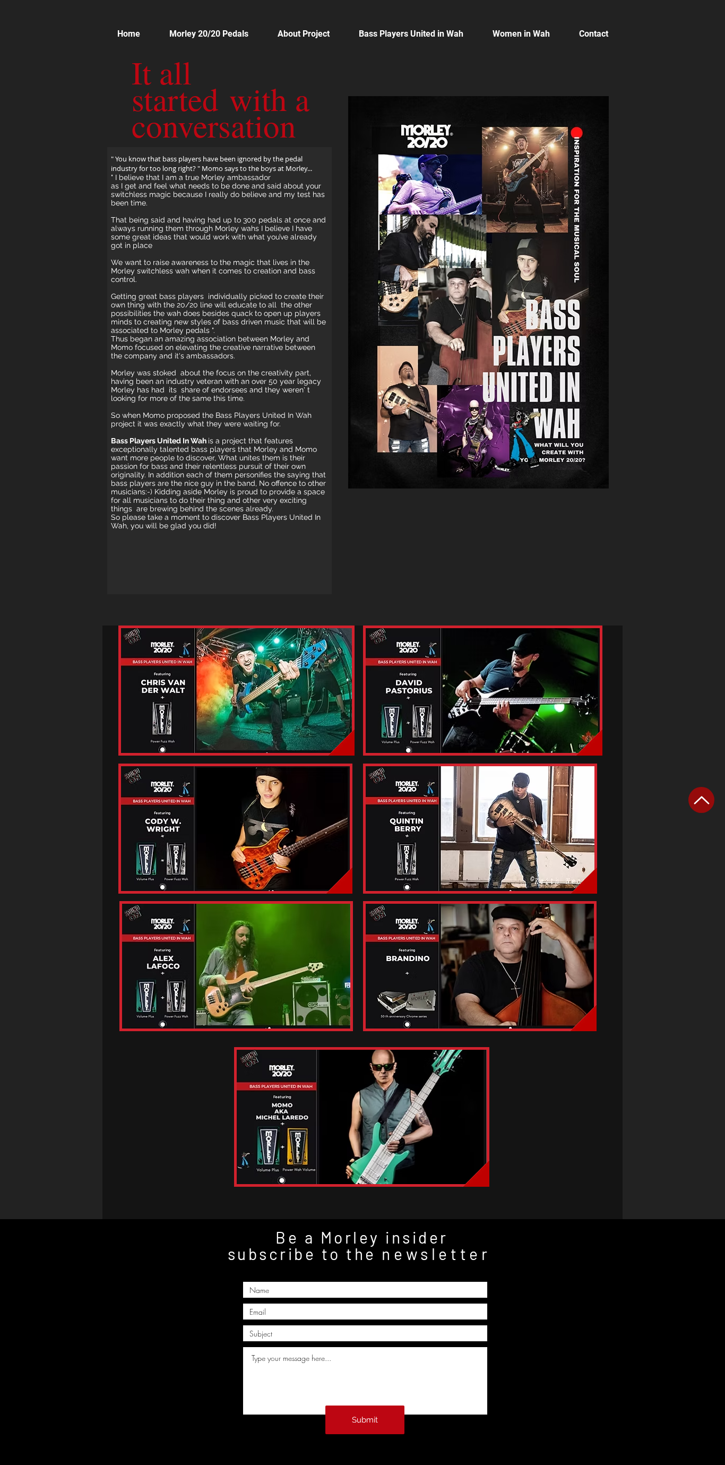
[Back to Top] (701, 800)
